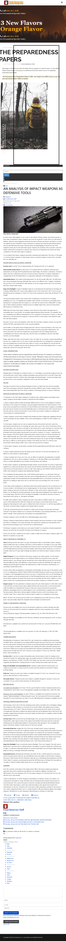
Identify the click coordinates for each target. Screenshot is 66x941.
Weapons (8, 197)
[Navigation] (62, 2)
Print (6, 186)
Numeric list (10, 860)
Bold (8, 844)
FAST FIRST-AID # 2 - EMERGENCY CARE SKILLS (18, 800)
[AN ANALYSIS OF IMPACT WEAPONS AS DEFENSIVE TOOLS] (33, 219)
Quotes (9, 867)
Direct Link (6, 924)
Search (6, 175)
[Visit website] (4, 813)
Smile (8, 875)
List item (9, 863)
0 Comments (9, 205)
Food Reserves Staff (10, 199)
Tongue (9, 879)
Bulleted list (10, 858)
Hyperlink (9, 852)
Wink (8, 883)
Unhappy (9, 881)
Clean (8, 869)
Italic (8, 846)
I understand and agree (11, 922)
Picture (9, 854)
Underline (9, 848)
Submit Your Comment (11, 913)
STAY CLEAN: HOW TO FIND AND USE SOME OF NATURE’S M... (22, 798)
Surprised (9, 877)
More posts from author (10, 818)
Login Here (18, 838)
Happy (9, 873)
